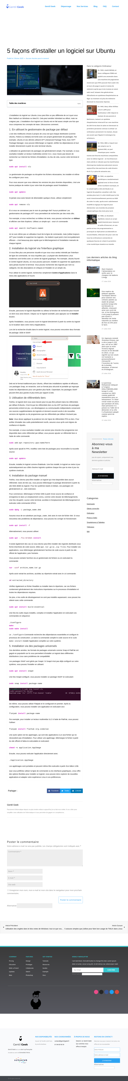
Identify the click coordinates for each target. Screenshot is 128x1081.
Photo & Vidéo (92, 518)
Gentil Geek (50, 6)
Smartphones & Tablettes (96, 522)
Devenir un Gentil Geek (84, 1041)
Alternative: (12, 905)
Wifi (88, 531)
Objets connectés (93, 508)
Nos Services (82, 6)
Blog (95, 6)
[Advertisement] (64, 28)
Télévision (90, 527)
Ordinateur (90, 513)
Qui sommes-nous (82, 1044)
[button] (78, 104)
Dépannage (66, 6)
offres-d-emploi (81, 1046)
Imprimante (91, 504)
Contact (115, 6)
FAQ (104, 6)
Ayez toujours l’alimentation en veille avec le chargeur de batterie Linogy (110, 273)
